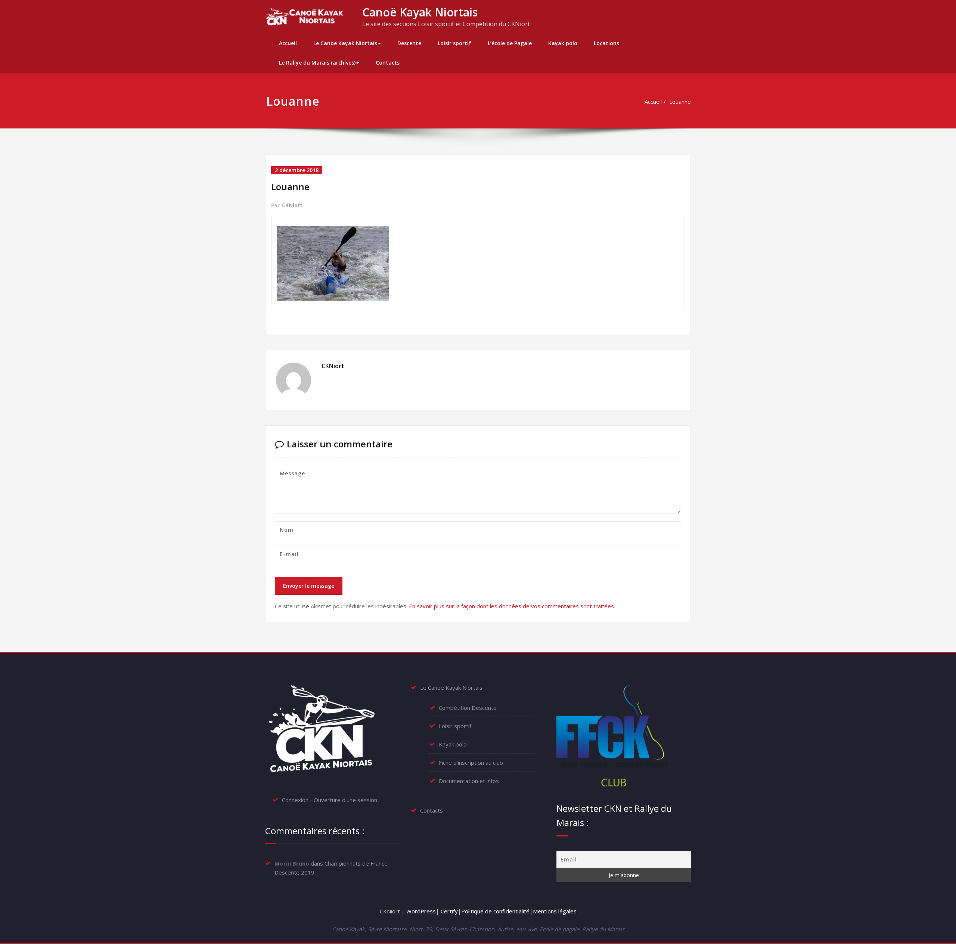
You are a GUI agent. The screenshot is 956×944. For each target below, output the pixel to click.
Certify (449, 911)
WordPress (421, 911)
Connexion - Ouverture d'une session (329, 800)
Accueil (288, 43)
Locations (606, 43)
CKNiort (292, 205)
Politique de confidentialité (495, 911)
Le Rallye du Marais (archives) (317, 62)
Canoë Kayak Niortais (420, 12)
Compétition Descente (468, 707)
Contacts (388, 62)
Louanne (680, 101)
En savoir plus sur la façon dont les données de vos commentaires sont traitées (511, 606)
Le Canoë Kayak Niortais (345, 43)
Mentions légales (555, 911)
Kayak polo (562, 43)
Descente (409, 43)
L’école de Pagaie (510, 43)
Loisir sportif (454, 43)
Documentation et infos (469, 781)
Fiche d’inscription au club (471, 762)
